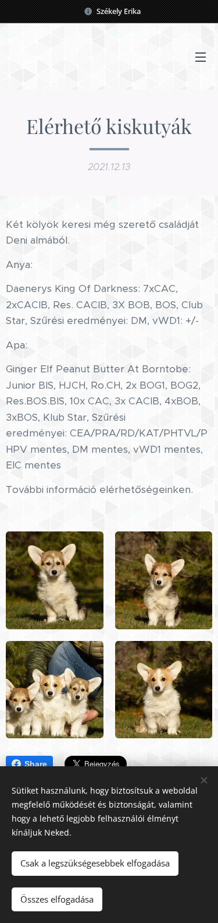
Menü (200, 56)
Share (35, 764)
